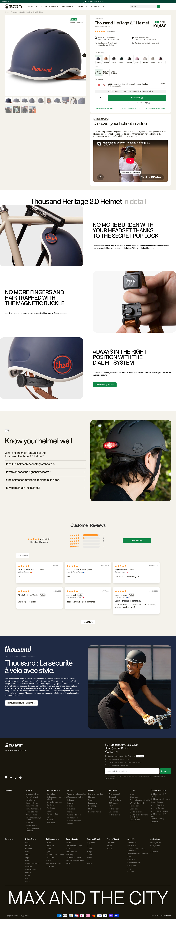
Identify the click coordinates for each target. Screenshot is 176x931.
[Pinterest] (20, 777)
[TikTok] (15, 777)
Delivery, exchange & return (138, 854)
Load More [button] (88, 622)
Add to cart (135, 98)
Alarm (111, 806)
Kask (27, 852)
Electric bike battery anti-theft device (139, 816)
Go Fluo (48, 861)
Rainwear (70, 800)
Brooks (48, 849)
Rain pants (71, 809)
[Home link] (13, 6)
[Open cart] (169, 6)
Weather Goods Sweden (55, 855)
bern (27, 861)
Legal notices (154, 852)
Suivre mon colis (7, 1)
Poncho (70, 803)
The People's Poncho (73, 858)
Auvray (109, 849)
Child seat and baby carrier (161, 799)
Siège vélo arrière (157, 805)
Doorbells (112, 797)
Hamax (89, 864)
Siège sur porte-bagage (160, 811)
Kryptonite (111, 843)
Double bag (51, 823)
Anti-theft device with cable (140, 800)
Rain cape (71, 806)
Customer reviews (134, 863)
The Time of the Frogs (74, 846)
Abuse (27, 855)
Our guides (132, 866)
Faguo (48, 852)
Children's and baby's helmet (33, 819)
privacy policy (159, 777)
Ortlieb (48, 843)
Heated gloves (72, 818)
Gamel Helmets (31, 869)
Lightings (91, 797)
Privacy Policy (155, 846)
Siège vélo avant (157, 802)
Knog (88, 846)
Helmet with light (32, 806)
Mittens (70, 824)
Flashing (91, 809)
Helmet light (92, 806)
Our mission (132, 846)
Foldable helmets (32, 812)
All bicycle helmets (32, 794)
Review (28, 872)
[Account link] (164, 6)
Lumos (27, 875)
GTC (151, 849)
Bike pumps (113, 812)
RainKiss (69, 843)
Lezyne (89, 849)
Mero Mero (50, 846)
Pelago (89, 852)
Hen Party (69, 855)
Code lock (134, 809)
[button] (100, 31)
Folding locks (135, 806)
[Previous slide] (7, 55)
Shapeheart (91, 843)
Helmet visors (114, 809)
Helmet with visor (32, 803)
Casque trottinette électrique (32, 830)
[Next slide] (84, 55)
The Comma (50, 858)
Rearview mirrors (94, 812)
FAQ (129, 857)
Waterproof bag (52, 814)
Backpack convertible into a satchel (57, 798)
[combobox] (143, 6)
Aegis (27, 858)
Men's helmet (30, 800)
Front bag (50, 817)
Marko (27, 846)
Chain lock (134, 797)
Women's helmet (32, 797)
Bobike (89, 858)
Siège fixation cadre (158, 808)
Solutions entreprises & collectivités (136, 850)
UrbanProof (50, 867)
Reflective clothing (74, 821)
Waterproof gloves (74, 815)
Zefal (88, 861)
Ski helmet (29, 823)
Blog (129, 869)
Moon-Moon (166, 915)
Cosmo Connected (32, 864)
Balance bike (155, 822)
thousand (28, 849)
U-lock (132, 794)
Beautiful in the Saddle (54, 864)
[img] (24, 566)
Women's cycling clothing (76, 794)
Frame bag (50, 811)
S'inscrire (165, 771)
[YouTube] (11, 777)
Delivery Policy (155, 843)
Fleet (68, 849)
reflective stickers (115, 800)
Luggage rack (93, 803)
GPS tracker (113, 803)
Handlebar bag (52, 805)
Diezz (27, 878)
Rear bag (50, 820)
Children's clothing (157, 819)
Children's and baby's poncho (158, 815)
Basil (68, 864)
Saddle (91, 800)
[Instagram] (6, 777)
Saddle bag (51, 808)
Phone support (114, 794)
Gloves (70, 812)
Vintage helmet (31, 815)
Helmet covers (114, 815)
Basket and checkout (96, 794)
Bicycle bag (51, 794)
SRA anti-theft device (137, 803)
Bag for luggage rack (54, 802)
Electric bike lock (136, 812)
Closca (27, 881)
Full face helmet (31, 826)
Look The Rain (71, 852)
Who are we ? (132, 843)
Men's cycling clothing (75, 797)
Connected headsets (33, 809)
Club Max (131, 872)
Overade (28, 867)
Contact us (131, 860)
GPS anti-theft (135, 820)
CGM (27, 843)
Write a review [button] (137, 541)
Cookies (26, 916)
